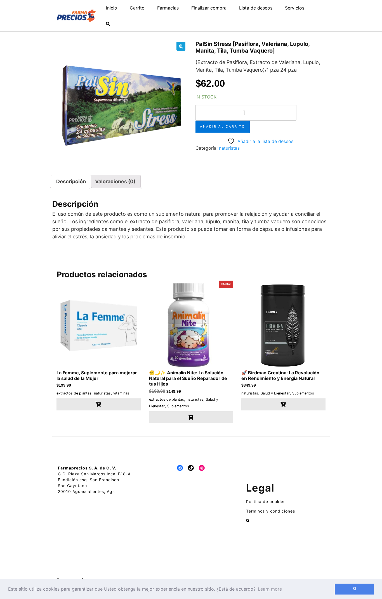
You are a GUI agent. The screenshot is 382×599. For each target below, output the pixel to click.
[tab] (71, 181)
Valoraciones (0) (115, 181)
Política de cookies (266, 501)
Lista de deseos (255, 8)
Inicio (111, 8)
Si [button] (354, 588)
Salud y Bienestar (275, 393)
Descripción (71, 181)
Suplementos (178, 406)
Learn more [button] (270, 589)
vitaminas (121, 393)
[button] (180, 46)
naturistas (229, 148)
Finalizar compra (209, 8)
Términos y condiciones (270, 511)
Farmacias (168, 8)
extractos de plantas (73, 393)
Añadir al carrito (222, 126)
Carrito (137, 8)
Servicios (294, 8)
